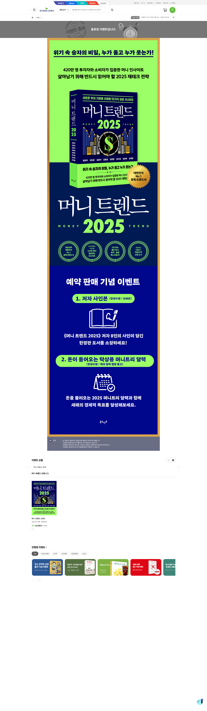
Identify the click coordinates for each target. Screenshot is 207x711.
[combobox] (63, 9)
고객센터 (172, 3)
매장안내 (165, 3)
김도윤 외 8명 (36, 522)
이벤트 (38, 18)
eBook (71, 3)
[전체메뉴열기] (34, 9)
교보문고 (61, 3)
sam (82, 3)
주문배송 (158, 3)
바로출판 (103, 3)
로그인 (143, 3)
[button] (39, 580)
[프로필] (172, 10)
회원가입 (136, 3)
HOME (32, 18)
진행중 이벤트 (38, 547)
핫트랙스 (93, 3)
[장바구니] (165, 10)
